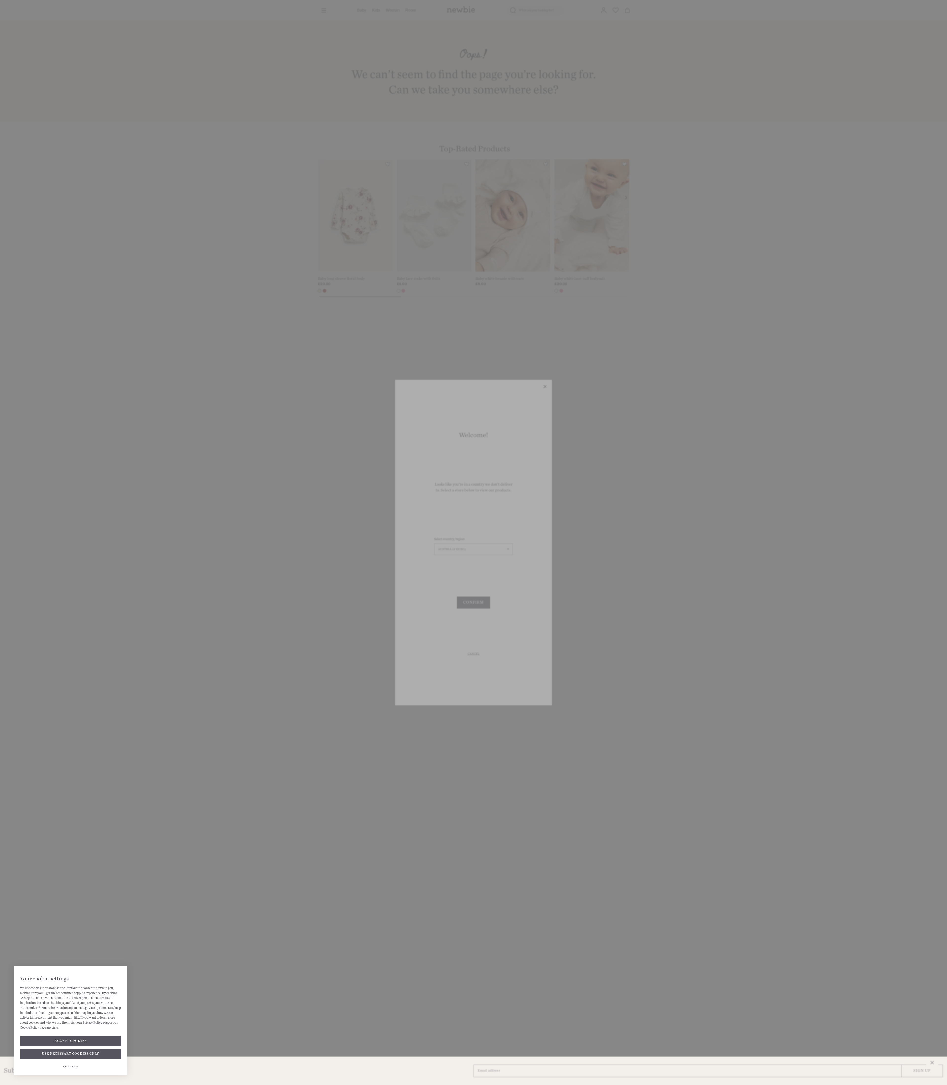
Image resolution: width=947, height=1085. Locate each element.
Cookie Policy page (33, 1027)
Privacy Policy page (96, 1022)
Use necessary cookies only (70, 1053)
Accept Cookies (71, 1041)
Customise (70, 1066)
